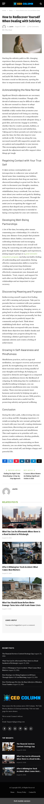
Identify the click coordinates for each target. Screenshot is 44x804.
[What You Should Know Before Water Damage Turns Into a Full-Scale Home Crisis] (22, 588)
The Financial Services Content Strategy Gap (18, 654)
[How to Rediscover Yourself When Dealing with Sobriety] (22, 43)
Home (12, 792)
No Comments (34, 26)
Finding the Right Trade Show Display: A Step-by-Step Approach (11, 476)
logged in (17, 625)
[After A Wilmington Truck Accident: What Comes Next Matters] (22, 553)
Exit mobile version (22, 801)
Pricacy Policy (21, 792)
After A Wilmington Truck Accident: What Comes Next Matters (28, 771)
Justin (11, 26)
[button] (3, 3)
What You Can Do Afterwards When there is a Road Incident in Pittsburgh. (29, 759)
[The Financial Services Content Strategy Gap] (8, 746)
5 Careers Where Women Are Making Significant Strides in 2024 (32, 476)
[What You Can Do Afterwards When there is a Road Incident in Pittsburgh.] (22, 517)
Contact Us (32, 792)
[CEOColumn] (23, 3)
